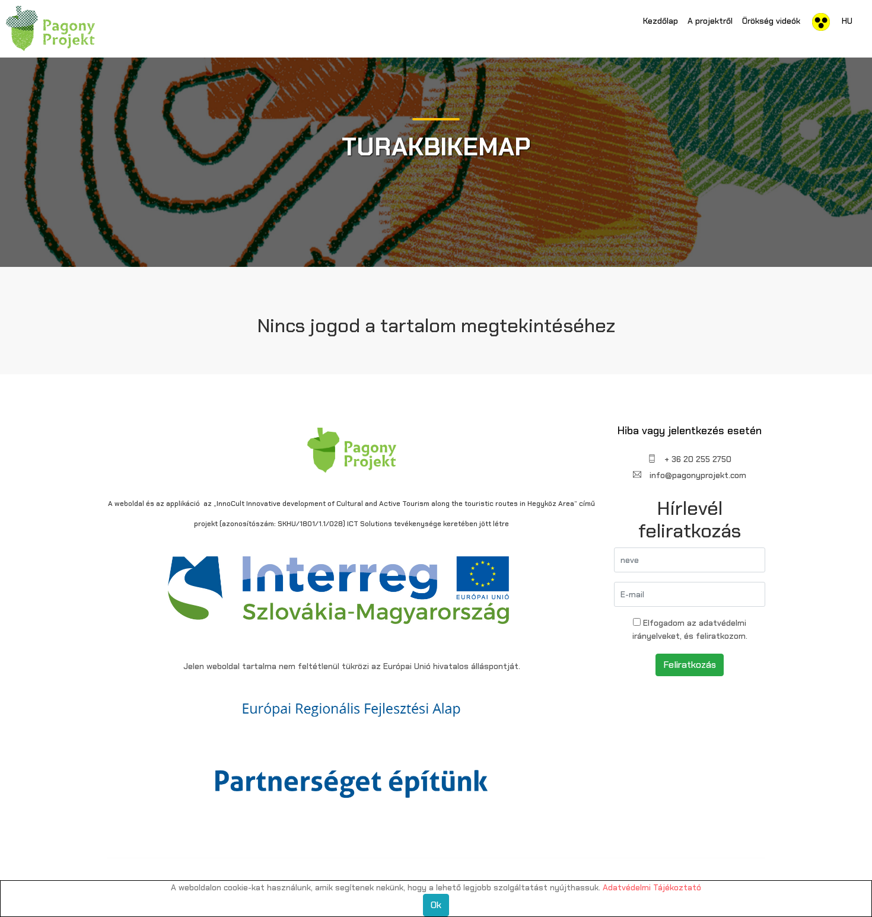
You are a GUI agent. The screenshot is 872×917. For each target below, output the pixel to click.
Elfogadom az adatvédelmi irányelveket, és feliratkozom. (689, 629)
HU (847, 20)
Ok (436, 905)
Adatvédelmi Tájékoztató (652, 887)
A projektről (710, 20)
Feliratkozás (689, 664)
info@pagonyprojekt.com (696, 475)
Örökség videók (771, 20)
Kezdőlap (660, 20)
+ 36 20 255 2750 (696, 459)
